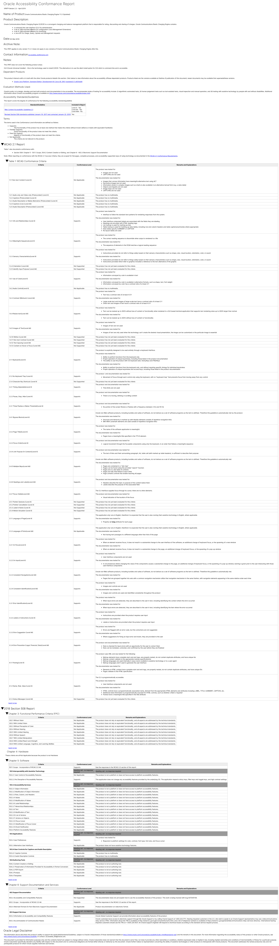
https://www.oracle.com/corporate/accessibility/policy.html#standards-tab (149, 935)
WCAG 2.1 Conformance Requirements (163, 156)
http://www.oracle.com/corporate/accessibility (20, 936)
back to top (13, 703)
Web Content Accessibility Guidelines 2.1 (19, 109)
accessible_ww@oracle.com (38, 55)
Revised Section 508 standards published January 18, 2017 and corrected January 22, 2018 (38, 114)
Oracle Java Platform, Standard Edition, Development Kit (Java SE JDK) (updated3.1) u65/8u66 (48, 81)
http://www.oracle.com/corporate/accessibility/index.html (69, 93)
